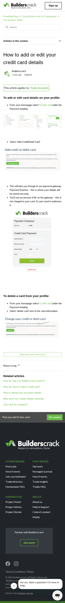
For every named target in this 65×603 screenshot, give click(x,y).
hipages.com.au (25, 593)
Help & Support (40, 506)
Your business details (13, 20)
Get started (55, 417)
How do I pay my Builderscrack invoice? (24, 380)
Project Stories (14, 511)
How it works (13, 471)
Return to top (10, 365)
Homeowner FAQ (15, 486)
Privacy (30, 571)
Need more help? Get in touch (32, 354)
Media (36, 517)
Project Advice (14, 506)
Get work (37, 466)
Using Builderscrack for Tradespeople (39, 16)
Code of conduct (41, 511)
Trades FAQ (39, 486)
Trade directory (14, 481)
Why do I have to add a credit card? (21, 386)
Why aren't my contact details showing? (23, 398)
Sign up (53, 5)
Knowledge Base (11, 16)
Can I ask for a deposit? (15, 404)
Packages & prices (42, 471)
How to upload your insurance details (22, 392)
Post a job (11, 466)
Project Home (13, 501)
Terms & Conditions (15, 571)
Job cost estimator (16, 476)
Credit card (45, 105)
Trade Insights (40, 481)
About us (37, 501)
